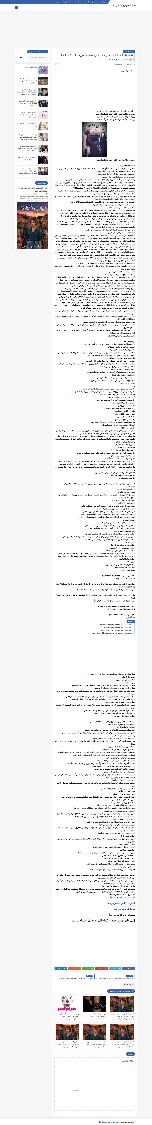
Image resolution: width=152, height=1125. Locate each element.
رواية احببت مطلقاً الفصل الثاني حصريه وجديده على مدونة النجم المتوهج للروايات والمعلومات (27, 148)
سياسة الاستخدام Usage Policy (78, 2)
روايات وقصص (129, 51)
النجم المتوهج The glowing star (119, 5)
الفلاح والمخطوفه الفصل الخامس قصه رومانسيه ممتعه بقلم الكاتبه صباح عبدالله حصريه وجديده (123, 1044)
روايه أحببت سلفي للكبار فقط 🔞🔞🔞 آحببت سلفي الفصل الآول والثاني (28, 103)
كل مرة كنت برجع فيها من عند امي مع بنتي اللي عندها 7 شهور (112, 633)
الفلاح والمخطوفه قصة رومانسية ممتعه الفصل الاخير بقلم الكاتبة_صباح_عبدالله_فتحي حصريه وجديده (32, 190)
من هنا (75, 920)
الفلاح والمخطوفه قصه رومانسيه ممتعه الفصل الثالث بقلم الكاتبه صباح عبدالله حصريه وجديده (68, 1044)
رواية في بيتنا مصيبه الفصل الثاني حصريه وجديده (116, 627)
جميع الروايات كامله (31, 67)
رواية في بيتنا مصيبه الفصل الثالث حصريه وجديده (116, 624)
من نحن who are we (52, 2)
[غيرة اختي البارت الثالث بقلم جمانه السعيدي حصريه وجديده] (94, 1004)
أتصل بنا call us (63, 2)
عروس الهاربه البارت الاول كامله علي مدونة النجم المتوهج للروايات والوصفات (27, 80)
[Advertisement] (76, 30)
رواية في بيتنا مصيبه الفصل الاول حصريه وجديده (116, 630)
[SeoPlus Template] (135, 1122)
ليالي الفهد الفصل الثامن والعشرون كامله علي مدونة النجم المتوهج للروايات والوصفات (27, 92)
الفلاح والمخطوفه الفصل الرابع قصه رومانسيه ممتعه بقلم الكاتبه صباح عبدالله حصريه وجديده (94, 1044)
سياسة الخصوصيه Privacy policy (97, 2)
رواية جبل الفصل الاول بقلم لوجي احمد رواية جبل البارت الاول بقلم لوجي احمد (28, 114)
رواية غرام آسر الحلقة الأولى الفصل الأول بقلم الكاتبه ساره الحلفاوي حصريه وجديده (69, 1016)
